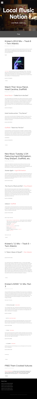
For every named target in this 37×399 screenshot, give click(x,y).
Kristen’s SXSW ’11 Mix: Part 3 (18, 285)
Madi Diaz (12, 224)
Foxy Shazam (28, 186)
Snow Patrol (8, 95)
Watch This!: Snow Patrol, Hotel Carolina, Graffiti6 (16, 88)
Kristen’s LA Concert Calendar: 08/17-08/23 (7, 386)
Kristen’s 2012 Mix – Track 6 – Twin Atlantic (18, 42)
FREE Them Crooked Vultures (18, 366)
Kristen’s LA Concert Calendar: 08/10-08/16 (7, 389)
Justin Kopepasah (25, 394)
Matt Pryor (11, 230)
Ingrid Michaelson (20, 170)
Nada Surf (19, 229)
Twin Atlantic (7, 71)
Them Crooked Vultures (9, 371)
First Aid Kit (13, 223)
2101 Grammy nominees (10, 225)
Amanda (12, 368)
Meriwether (13, 343)
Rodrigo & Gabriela (13, 226)
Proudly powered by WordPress (14, 394)
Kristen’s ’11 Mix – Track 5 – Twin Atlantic (18, 245)
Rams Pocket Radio (12, 318)
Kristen (13, 91)
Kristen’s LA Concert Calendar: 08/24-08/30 (7, 383)
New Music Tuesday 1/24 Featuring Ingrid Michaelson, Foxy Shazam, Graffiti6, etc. (18, 156)
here (18, 373)
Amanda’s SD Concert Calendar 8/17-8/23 (6, 388)
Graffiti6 (7, 127)
